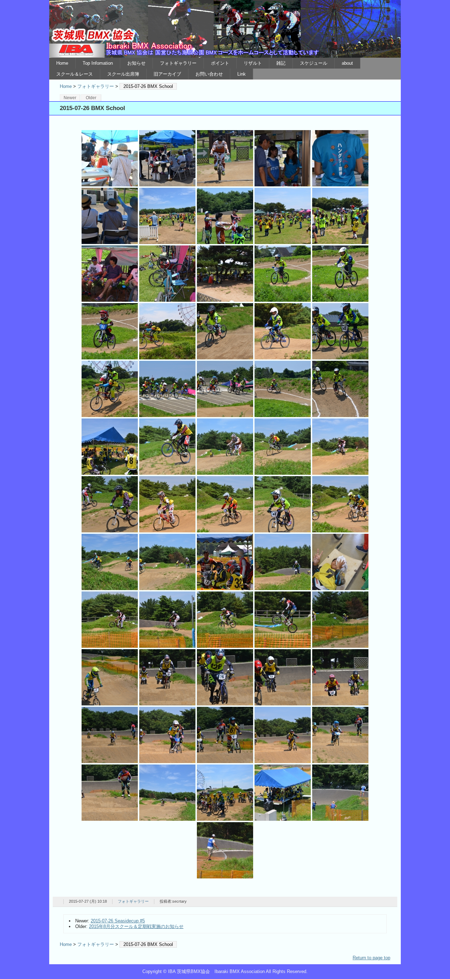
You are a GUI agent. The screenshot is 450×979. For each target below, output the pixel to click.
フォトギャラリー (178, 63)
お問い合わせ (209, 74)
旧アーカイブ (167, 74)
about (347, 63)
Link (241, 74)
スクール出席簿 (123, 74)
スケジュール (313, 63)
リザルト (253, 63)
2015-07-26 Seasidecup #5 (118, 920)
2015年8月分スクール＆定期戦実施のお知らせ (136, 926)
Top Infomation (98, 63)
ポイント (220, 63)
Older (91, 97)
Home (62, 63)
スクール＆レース (74, 74)
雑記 (280, 63)
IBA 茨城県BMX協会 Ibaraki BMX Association (225, 29)
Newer (70, 97)
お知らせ (136, 63)
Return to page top (371, 957)
